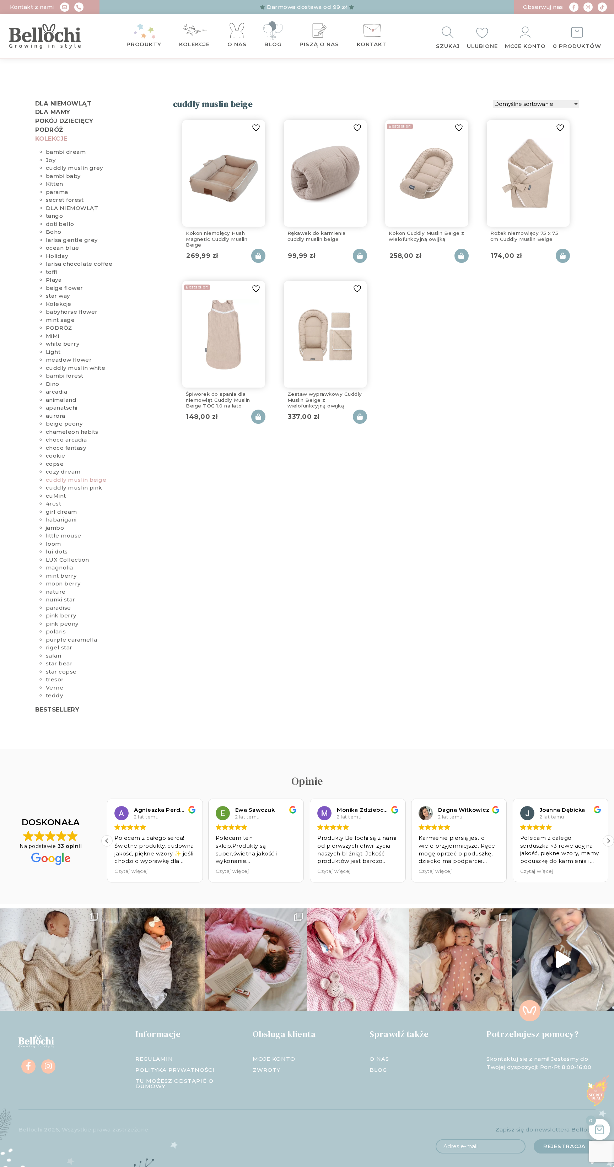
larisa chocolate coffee (79, 263)
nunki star (60, 599)
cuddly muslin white (76, 367)
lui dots (57, 551)
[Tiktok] (602, 7)
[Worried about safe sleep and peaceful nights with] (460, 959)
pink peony (62, 623)
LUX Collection (67, 559)
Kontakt (372, 44)
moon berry (63, 583)
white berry (63, 343)
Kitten (54, 183)
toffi (51, 272)
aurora (55, 415)
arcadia (57, 391)
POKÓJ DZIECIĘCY (64, 120)
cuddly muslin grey (74, 167)
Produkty (143, 44)
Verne (55, 687)
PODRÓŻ (49, 129)
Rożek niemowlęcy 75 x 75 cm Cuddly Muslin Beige (524, 236)
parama (57, 192)
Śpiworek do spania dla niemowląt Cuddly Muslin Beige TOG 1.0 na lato (218, 398)
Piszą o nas (319, 44)
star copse (61, 671)
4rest (53, 503)
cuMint (56, 495)
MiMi (52, 336)
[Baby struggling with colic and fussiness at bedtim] (153, 959)
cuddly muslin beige (76, 479)
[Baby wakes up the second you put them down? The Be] (256, 959)
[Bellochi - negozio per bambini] (55, 36)
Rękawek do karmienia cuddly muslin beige (316, 236)
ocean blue (62, 247)
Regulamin (154, 1058)
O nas (237, 44)
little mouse (63, 535)
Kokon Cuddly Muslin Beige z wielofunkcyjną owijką (426, 236)
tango (54, 215)
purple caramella (71, 639)
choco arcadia (66, 439)
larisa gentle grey (72, 240)
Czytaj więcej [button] (146, 871)
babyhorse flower (72, 311)
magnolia (59, 567)
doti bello (60, 224)
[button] (107, 841)
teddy (54, 695)
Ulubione (482, 46)
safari (53, 655)
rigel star (59, 647)
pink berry (61, 615)
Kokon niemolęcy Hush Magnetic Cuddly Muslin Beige (216, 237)
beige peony (64, 423)
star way (58, 295)
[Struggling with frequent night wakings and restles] (51, 959)
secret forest (65, 199)
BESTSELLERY (57, 709)
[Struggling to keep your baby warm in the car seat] (563, 959)
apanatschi (61, 407)
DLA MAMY (52, 111)
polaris (56, 631)
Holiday (57, 256)
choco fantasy (66, 447)
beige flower (64, 288)
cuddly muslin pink (74, 487)
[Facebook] (573, 7)
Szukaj (448, 46)
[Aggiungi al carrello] (258, 256)
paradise (58, 607)
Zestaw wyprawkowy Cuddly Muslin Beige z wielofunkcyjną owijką (324, 398)
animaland (61, 399)
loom (53, 543)
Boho (53, 231)
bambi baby (63, 176)
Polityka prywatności (175, 1070)
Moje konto (525, 46)
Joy (51, 160)
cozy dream (63, 471)
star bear (59, 663)
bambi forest (65, 375)
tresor (55, 679)
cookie (55, 455)
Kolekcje (194, 44)
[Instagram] (588, 7)
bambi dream (66, 151)
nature (56, 591)
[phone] (79, 7)
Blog (273, 44)
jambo (55, 527)
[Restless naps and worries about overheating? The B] (358, 959)
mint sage (60, 320)
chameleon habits (72, 431)
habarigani (61, 519)
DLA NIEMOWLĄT (63, 103)
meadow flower (69, 359)
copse (55, 463)
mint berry (61, 575)
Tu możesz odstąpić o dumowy (174, 1083)
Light (53, 352)
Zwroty (266, 1070)
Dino (52, 383)
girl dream (61, 511)
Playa (54, 279)
